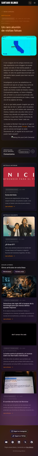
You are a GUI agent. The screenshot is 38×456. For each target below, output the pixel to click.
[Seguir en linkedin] (19, 442)
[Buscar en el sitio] (30, 3)
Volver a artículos (9, 11)
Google (24, 126)
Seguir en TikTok (20, 436)
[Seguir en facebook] (32, 442)
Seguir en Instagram (20, 431)
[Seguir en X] (25, 442)
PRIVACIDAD (7, 272)
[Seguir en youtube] (6, 442)
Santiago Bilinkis (9, 2)
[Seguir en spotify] (13, 442)
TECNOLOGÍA (19, 272)
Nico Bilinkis (29, 447)
